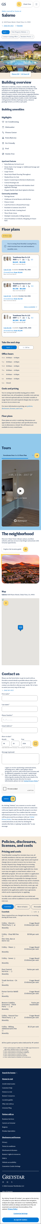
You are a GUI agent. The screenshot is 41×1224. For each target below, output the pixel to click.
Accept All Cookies (20, 1220)
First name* (6, 694)
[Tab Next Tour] (36, 455)
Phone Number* (7, 715)
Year (22, 739)
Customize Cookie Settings (11, 1166)
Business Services (8, 1119)
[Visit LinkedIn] (7, 1182)
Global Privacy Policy (31, 781)
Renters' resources (8, 1096)
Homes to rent (7, 1079)
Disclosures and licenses (11, 1137)
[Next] (38, 912)
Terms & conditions (8, 1146)
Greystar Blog (6, 1108)
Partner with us (8, 1114)
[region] (20, 1208)
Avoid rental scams (8, 1084)
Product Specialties (8, 1131)
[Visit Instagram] (3, 1182)
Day (12, 739)
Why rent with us (8, 1104)
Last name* (6, 705)
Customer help (7, 1088)
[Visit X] (12, 1182)
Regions (5, 1127)
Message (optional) (8, 752)
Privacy (4, 1142)
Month (4, 739)
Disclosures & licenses (9, 1150)
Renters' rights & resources (11, 1154)
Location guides (7, 1100)
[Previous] (32, 912)
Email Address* (7, 726)
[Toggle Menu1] (36, 4)
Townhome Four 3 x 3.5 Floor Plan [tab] (15, 455)
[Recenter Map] (5, 603)
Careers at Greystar (8, 1123)
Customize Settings (20, 1214)
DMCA (4, 1158)
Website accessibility (9, 1162)
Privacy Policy (12, 1209)
